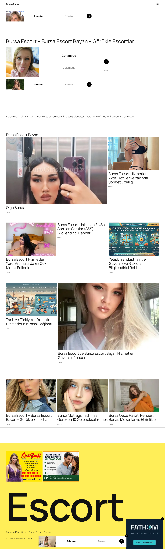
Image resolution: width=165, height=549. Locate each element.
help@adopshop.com (24, 538)
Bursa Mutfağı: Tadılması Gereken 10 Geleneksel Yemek (82, 417)
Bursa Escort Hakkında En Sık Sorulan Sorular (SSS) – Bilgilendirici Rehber (81, 229)
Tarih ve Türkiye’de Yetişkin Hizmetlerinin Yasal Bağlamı (29, 322)
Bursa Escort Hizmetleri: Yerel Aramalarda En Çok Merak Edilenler (26, 263)
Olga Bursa (15, 207)
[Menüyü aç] (157, 4)
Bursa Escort (13, 4)
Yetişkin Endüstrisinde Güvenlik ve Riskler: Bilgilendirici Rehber (127, 263)
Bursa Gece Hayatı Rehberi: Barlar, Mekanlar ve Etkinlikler (133, 417)
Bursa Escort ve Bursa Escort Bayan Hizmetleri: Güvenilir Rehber (97, 355)
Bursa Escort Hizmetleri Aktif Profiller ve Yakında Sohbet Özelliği (128, 178)
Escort (65, 506)
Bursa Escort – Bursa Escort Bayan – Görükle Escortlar (29, 417)
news (8, 212)
